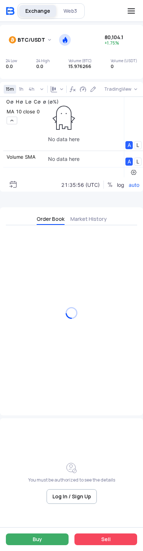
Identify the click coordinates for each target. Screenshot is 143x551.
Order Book (51, 218)
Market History (88, 218)
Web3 (70, 10)
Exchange (37, 10)
